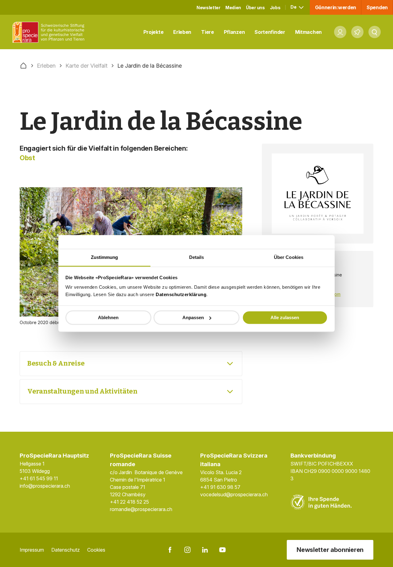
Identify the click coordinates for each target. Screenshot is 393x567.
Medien (233, 7)
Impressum (32, 550)
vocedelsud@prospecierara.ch (234, 494)
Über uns (255, 7)
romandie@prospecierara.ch (141, 509)
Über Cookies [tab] (288, 257)
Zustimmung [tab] (104, 257)
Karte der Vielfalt (86, 65)
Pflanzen (234, 32)
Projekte (153, 32)
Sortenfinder (270, 32)
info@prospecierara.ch (45, 486)
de (293, 7)
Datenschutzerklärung (181, 294)
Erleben (182, 32)
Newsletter (208, 7)
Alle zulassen (284, 317)
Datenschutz (65, 550)
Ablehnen (108, 317)
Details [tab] (196, 257)
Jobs (275, 7)
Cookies (96, 550)
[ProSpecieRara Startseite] (50, 32)
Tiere (207, 32)
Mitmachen (308, 32)
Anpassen (193, 317)
